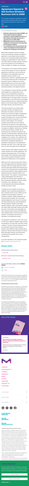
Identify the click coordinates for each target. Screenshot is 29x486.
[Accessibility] (26, 8)
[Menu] (27, 2)
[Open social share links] (2, 26)
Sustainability (7, 369)
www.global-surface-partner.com (12, 241)
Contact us (6, 383)
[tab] (14, 391)
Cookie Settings (5, 482)
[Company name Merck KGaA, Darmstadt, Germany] (3, 2)
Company (5, 367)
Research (5, 374)
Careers (4, 371)
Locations (5, 385)
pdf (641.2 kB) (5, 252)
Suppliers (5, 381)
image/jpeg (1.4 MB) (6, 258)
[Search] (24, 2)
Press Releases (5, 6)
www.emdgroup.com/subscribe (8, 279)
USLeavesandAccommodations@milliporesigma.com (11, 458)
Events (4, 378)
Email (5, 270)
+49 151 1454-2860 (9, 267)
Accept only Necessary (14, 478)
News (3, 376)
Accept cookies (14, 474)
